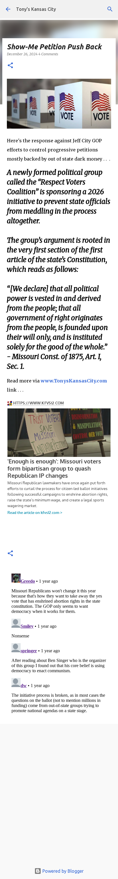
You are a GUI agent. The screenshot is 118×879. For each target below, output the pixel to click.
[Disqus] (59, 642)
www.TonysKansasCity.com (74, 381)
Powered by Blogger (62, 871)
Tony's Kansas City (36, 9)
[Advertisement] (59, 795)
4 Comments (48, 54)
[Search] (110, 9)
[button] (10, 66)
